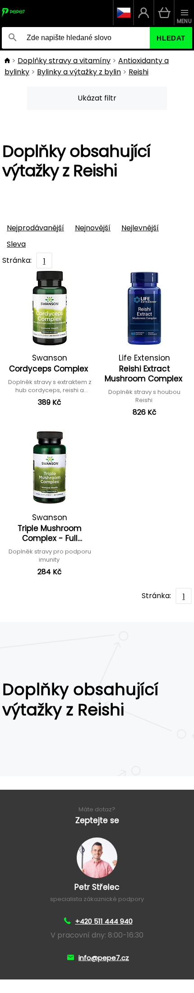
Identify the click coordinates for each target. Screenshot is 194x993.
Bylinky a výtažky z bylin (79, 72)
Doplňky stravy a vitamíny (64, 60)
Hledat (171, 38)
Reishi (138, 72)
